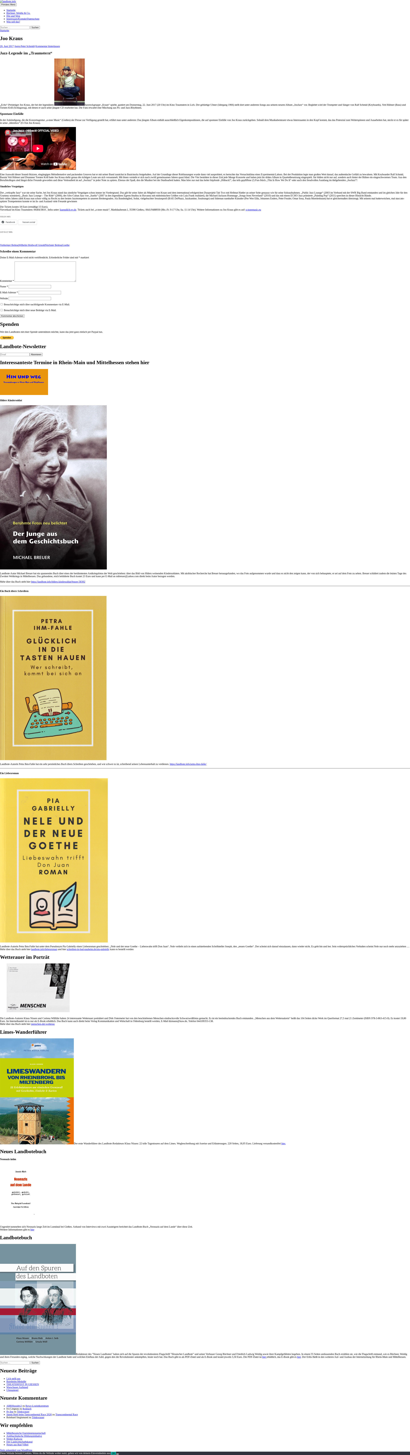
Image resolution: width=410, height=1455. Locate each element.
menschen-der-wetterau (43, 1024)
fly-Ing (9, 1411)
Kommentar (7, 281)
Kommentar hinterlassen (47, 46)
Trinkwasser (23, 1411)
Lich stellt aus (13, 1378)
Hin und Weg (13, 16)
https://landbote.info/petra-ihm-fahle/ (188, 764)
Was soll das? (13, 21)
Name (4, 286)
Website (4, 298)
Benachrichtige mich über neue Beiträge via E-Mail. (30, 310)
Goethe (57, 245)
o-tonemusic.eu (253, 209)
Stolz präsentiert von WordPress (16, 1450)
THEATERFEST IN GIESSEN (22, 1384)
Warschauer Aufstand (17, 1387)
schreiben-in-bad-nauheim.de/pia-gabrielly (88, 949)
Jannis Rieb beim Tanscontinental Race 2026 (29, 1414)
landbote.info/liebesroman (44, 949)
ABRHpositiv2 (14, 1405)
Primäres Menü (8, 4)
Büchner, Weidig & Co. (18, 13)
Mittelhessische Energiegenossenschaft (25, 1433)
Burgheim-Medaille (16, 1381)
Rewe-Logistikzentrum (37, 1405)
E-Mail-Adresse (9, 292)
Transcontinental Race (66, 1414)
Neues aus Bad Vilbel (17, 1444)
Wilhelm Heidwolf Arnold (22, 245)
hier (32, 1229)
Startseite (11, 10)
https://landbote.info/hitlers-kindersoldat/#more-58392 (58, 581)
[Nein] (117, 1454)
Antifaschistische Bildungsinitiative (24, 1436)
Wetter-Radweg (14, 1439)
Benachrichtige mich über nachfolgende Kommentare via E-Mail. (37, 304)
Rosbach (27, 1408)
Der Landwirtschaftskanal (19, 1441)
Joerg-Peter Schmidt (24, 46)
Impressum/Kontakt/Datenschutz (22, 18)
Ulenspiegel (12, 1390)
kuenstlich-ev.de (68, 209)
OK (113, 1453)
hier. (283, 1143)
